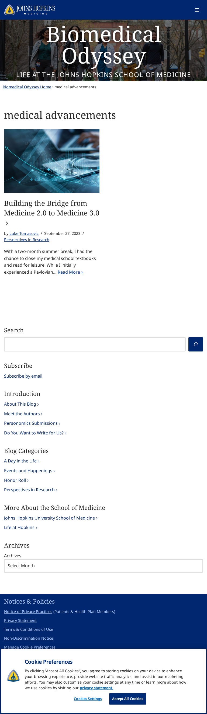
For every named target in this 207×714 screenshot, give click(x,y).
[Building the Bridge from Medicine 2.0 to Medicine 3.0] (51, 161)
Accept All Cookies (127, 698)
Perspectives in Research (26, 239)
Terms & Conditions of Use (28, 629)
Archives (12, 556)
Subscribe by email (23, 376)
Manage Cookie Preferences (30, 647)
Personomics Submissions (31, 423)
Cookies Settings (88, 698)
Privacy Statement (20, 620)
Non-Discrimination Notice (28, 638)
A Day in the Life (20, 461)
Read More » (70, 272)
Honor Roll (15, 480)
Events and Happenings (28, 470)
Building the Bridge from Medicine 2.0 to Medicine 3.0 (51, 208)
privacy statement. (96, 687)
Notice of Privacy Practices (28, 611)
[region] (103, 681)
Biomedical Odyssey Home (27, 86)
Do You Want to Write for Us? (34, 433)
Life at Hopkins (19, 527)
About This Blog (20, 404)
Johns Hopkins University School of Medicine (49, 518)
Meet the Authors (22, 414)
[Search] (195, 344)
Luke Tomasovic (24, 233)
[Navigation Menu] (197, 10)
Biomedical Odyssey (103, 44)
